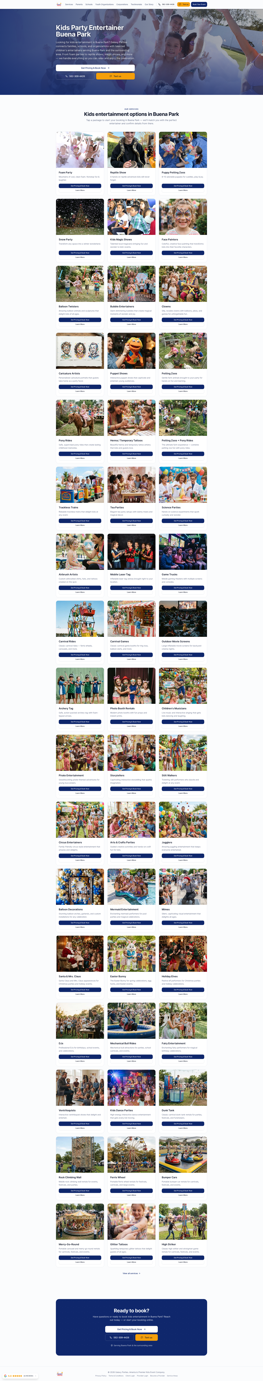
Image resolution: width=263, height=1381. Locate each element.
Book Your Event (199, 4)
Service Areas (172, 1376)
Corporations (122, 4)
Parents (79, 4)
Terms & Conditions (116, 1376)
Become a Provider (157, 1376)
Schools (89, 4)
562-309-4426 (168, 4)
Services (69, 4)
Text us (185, 4)
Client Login (130, 1376)
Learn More (80, 190)
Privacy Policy (100, 1376)
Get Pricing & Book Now (93, 68)
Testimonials (136, 4)
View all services (130, 1273)
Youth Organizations (104, 4)
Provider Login (142, 1376)
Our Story (149, 4)
